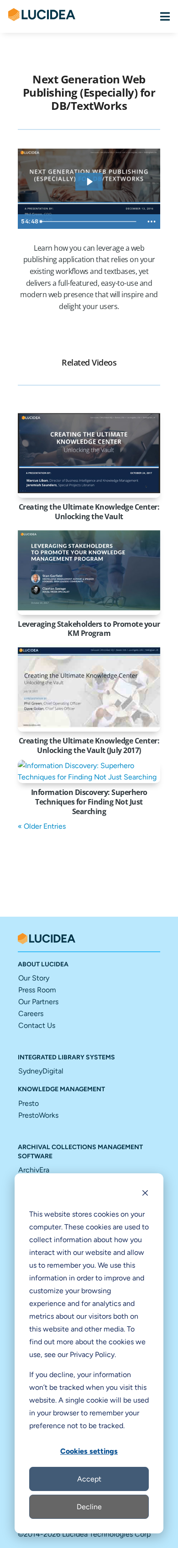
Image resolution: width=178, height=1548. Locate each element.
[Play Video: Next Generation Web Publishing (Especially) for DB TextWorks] (89, 182)
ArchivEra (33, 1170)
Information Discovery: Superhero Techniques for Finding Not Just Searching (89, 801)
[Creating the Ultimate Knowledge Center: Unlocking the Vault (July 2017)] (89, 687)
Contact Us (36, 1025)
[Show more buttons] (151, 221)
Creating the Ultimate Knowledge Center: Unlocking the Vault (89, 511)
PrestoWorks (38, 1115)
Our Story (33, 978)
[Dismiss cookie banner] (145, 1194)
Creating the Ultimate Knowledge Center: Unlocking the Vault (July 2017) (89, 745)
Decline (89, 1506)
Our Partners (38, 1001)
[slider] (90, 221)
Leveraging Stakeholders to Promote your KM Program (89, 629)
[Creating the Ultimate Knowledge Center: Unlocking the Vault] (89, 453)
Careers (30, 1013)
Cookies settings (89, 1451)
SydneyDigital (40, 1071)
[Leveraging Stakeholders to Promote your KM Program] (89, 570)
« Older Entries (42, 826)
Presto (28, 1103)
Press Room (37, 990)
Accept (89, 1479)
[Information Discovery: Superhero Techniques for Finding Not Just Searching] (89, 771)
